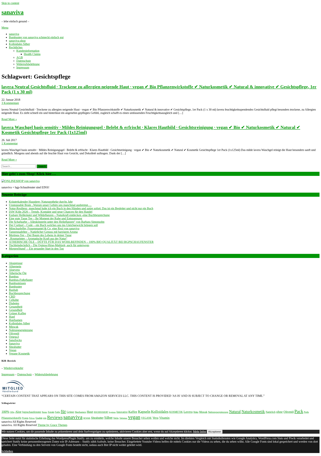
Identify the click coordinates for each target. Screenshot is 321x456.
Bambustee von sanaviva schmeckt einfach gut (36, 37)
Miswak (13, 326)
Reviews (55, 417)
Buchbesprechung (19, 293)
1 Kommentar (9, 143)
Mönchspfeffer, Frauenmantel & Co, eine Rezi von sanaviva (44, 228)
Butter (44, 412)
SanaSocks (15, 340)
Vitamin (164, 418)
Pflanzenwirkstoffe (11, 417)
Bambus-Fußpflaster (21, 279)
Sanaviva (14, 343)
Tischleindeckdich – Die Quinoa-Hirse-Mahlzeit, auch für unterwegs (49, 245)
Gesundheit (15, 306)
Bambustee (15, 286)
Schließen (7, 451)
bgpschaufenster (31, 411)
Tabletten (123, 418)
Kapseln (144, 411)
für (63, 411)
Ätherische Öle (18, 273)
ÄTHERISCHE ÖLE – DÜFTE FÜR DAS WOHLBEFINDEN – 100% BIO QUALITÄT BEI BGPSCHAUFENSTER (81, 241)
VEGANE (146, 417)
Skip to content (10, 3)
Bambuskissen (17, 283)
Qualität (38, 418)
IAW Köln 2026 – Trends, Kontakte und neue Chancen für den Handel (50, 211)
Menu (4, 27)
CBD (12, 296)
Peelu (306, 412)
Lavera (188, 412)
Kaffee (132, 412)
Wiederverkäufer (13, 368)
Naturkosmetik (253, 411)
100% (5, 412)
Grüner (70, 411)
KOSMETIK (176, 411)
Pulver (32, 418)
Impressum (22, 67)
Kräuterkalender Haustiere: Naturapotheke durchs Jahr (41, 201)
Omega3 (14, 336)
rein (44, 418)
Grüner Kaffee (17, 313)
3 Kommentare (10, 103)
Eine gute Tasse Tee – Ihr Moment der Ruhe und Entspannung (45, 218)
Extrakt (51, 412)
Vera (155, 418)
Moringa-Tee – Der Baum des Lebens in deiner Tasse (40, 235)
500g (12, 412)
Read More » (9, 119)
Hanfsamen (15, 320)
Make (195, 412)
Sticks (116, 418)
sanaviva (12, 12)
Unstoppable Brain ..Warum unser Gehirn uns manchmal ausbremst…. (50, 205)
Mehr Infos (199, 431)
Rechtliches (15, 47)
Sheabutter (15, 346)
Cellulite (14, 300)
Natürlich (270, 411)
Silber (108, 418)
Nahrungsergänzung (21, 330)
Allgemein (15, 266)
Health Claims (32, 54)
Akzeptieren (214, 431)
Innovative (122, 411)
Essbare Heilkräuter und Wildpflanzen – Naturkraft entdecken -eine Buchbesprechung (59, 215)
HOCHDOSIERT (101, 412)
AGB (19, 57)
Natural (235, 411)
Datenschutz (23, 60)
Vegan (12, 350)
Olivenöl (14, 333)
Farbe (57, 412)
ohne (279, 412)
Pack (298, 411)
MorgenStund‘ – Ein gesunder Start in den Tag (36, 248)
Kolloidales (159, 411)
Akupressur (15, 263)
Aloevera (14, 269)
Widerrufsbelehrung (28, 64)
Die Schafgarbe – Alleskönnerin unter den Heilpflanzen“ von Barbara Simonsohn (56, 221)
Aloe (18, 412)
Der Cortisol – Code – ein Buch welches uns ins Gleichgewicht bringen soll (53, 225)
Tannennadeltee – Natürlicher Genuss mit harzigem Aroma (43, 231)
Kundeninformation (27, 50)
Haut (90, 412)
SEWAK (86, 418)
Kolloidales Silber (19, 44)
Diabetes (14, 303)
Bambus (14, 276)
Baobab (13, 289)
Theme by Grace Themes (52, 425)
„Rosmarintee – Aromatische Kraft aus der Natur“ (38, 238)
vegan (134, 417)
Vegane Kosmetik (19, 353)
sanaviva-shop (17, 40)
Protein (25, 418)
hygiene (112, 412)
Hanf (12, 316)
